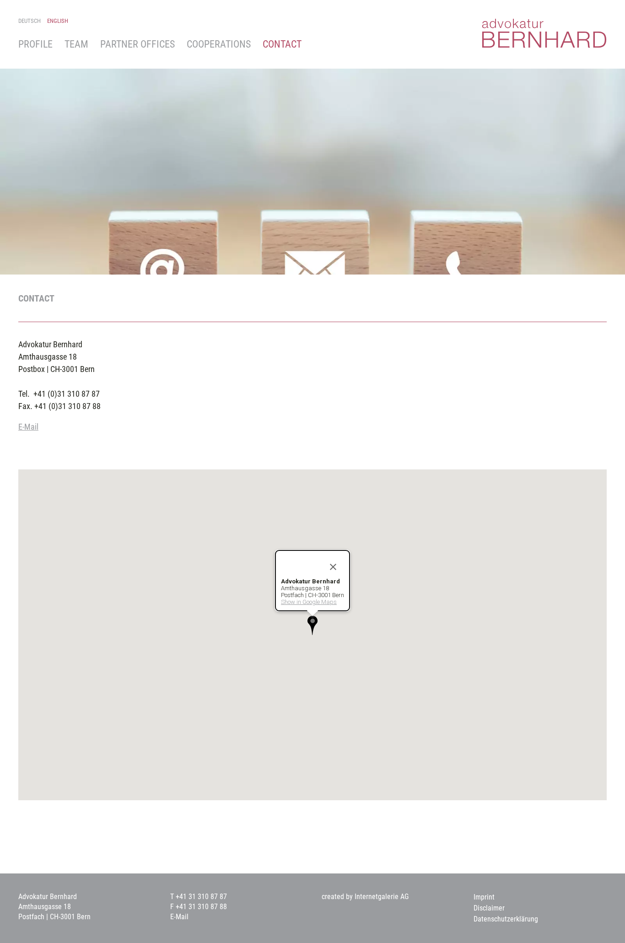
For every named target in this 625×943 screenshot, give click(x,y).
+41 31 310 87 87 (201, 896)
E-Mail (28, 426)
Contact (282, 44)
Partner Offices (137, 44)
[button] (312, 625)
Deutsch (29, 20)
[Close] (333, 567)
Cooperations (219, 44)
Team (76, 44)
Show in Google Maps (309, 601)
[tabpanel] (312, 167)
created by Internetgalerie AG (365, 896)
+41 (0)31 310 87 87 (66, 394)
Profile (35, 44)
